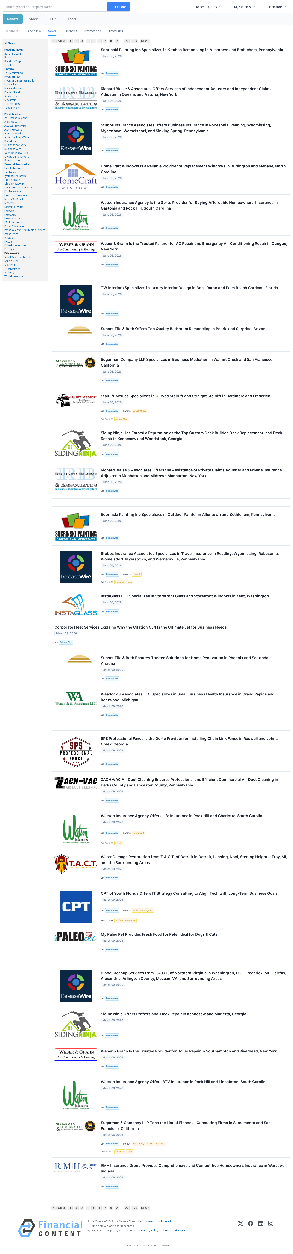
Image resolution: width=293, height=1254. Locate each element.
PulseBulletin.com (15, 245)
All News (9, 43)
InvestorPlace (12, 77)
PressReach (11, 234)
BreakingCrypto (13, 61)
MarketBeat (11, 84)
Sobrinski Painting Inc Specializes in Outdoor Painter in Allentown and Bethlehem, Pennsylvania (188, 514)
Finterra (9, 69)
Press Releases (13, 114)
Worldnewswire (13, 276)
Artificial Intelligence (143, 910)
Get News (10, 172)
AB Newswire (12, 122)
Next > (145, 41)
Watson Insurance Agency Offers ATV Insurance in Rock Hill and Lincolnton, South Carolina (184, 1081)
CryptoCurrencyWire (16, 156)
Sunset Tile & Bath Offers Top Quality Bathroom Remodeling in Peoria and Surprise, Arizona (184, 328)
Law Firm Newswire (15, 195)
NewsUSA (10, 214)
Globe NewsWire (14, 183)
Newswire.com (13, 218)
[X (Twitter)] (240, 1228)
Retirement (138, 833)
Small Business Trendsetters (21, 257)
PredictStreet (12, 92)
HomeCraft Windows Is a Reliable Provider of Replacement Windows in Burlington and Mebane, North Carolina (193, 169)
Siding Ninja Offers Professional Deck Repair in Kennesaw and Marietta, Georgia (173, 1014)
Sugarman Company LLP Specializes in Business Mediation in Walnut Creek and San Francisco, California (187, 362)
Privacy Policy (149, 1230)
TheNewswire (12, 268)
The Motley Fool (14, 73)
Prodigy (9, 249)
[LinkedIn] (260, 1228)
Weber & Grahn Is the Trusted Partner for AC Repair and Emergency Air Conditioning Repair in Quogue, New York (194, 246)
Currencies (70, 31)
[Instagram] (270, 1228)
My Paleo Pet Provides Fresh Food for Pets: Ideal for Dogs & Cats (159, 934)
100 (134, 41)
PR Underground (14, 222)
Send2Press (11, 261)
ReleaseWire (11, 253)
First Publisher (12, 168)
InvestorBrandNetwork (18, 187)
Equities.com (12, 160)
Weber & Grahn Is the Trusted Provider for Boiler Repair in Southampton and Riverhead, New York (189, 1051)
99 (126, 41)
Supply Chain (139, 411)
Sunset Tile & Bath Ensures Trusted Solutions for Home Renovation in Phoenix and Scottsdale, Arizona (187, 661)
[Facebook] (250, 1228)
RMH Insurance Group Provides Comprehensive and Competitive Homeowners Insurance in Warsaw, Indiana (192, 1168)
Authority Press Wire (16, 137)
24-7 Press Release (15, 118)
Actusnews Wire (13, 133)
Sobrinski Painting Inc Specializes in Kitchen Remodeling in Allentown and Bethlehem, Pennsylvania (192, 49)
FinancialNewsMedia (16, 164)
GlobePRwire (12, 180)
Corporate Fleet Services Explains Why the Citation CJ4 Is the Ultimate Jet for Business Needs (140, 627)
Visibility (9, 272)
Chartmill (9, 65)
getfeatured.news (15, 176)
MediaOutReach (14, 199)
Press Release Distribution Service (24, 230)
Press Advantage (14, 226)
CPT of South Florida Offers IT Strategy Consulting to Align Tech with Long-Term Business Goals (189, 893)
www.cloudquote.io (160, 1221)
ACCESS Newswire (15, 126)
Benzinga (9, 57)
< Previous (59, 41)
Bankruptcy (138, 1143)
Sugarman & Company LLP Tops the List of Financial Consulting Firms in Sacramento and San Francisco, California (186, 1125)
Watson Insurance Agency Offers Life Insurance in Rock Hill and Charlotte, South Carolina (182, 816)
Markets (12, 19)
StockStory (10, 96)
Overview (34, 31)
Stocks (34, 19)
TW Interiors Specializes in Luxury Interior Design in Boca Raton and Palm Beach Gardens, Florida (189, 287)
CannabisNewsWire (16, 153)
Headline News (13, 50)
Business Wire (12, 149)
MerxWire (10, 203)
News (52, 31)
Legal (129, 582)
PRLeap (8, 238)
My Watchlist (243, 7)
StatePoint (10, 265)
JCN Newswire (12, 191)
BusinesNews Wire (15, 145)
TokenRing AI (12, 107)
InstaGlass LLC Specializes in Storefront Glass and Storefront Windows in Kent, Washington (185, 596)
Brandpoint (11, 141)
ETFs (53, 19)
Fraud (150, 1143)
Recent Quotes (206, 7)
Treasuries (116, 31)
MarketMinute (12, 88)
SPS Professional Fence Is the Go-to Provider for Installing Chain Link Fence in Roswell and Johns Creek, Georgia (189, 741)
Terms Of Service (176, 1230)
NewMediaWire (13, 207)
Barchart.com (12, 53)
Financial (119, 582)
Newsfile (9, 211)
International (93, 31)
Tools (72, 19)
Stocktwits (10, 100)
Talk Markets (12, 104)
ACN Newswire (13, 129)
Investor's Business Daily (19, 80)
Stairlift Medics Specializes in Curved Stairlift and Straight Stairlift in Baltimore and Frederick (185, 396)
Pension (119, 843)
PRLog (8, 241)
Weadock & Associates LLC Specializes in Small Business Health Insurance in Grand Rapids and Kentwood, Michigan (188, 697)
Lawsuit (136, 574)
